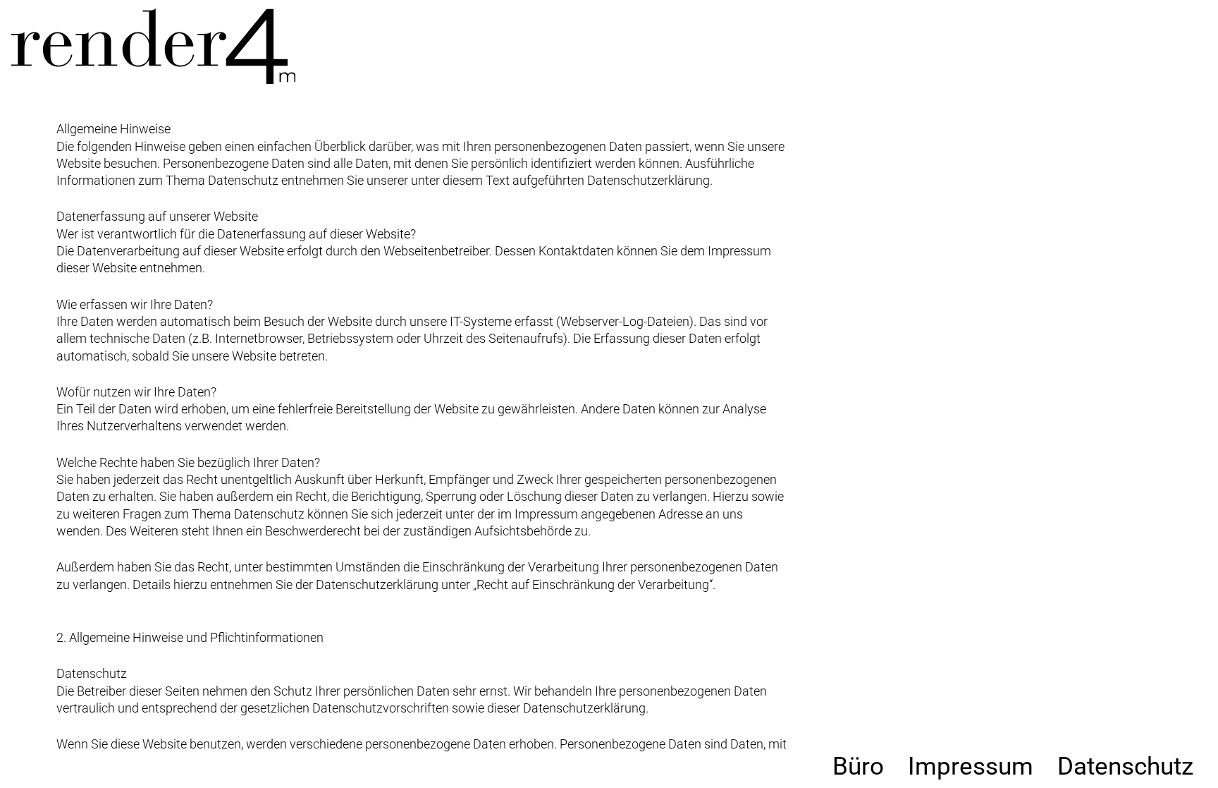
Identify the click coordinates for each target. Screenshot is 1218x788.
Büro (858, 766)
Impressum (970, 766)
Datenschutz (1125, 766)
